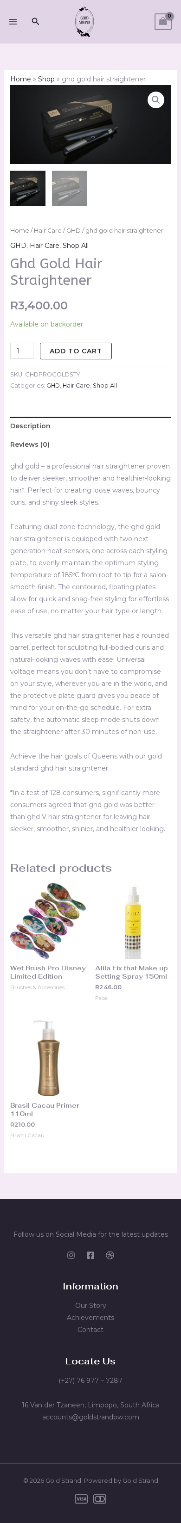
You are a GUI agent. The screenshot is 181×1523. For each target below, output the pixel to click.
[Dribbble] (110, 1255)
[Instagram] (71, 1255)
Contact (90, 1330)
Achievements (90, 1317)
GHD (73, 230)
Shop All (76, 245)
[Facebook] (90, 1255)
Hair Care (48, 230)
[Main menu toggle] (13, 21)
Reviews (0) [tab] (30, 444)
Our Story (90, 1305)
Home (20, 79)
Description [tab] (30, 426)
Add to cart (76, 351)
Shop (46, 79)
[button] (36, 22)
